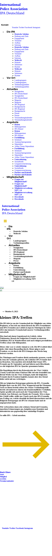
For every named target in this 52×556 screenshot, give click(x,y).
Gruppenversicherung (23, 164)
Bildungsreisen (20, 127)
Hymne (17, 67)
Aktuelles (12, 89)
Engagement (19, 38)
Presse (17, 113)
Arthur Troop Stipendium (24, 146)
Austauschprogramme (23, 142)
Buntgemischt (20, 107)
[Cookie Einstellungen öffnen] (18, 555)
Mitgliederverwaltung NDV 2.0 (24, 280)
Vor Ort (11, 77)
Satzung (18, 45)
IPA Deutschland (14, 9)
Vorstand (18, 41)
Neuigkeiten (19, 91)
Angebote (12, 122)
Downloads (19, 197)
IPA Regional (20, 105)
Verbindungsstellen (22, 85)
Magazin (18, 100)
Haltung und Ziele (21, 36)
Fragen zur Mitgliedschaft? (21, 180)
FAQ (4, 498)
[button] (4, 221)
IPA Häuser (19, 129)
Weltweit (17, 233)
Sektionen (18, 65)
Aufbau (17, 43)
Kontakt (4, 25)
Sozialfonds (19, 162)
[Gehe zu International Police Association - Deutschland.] (1, 288)
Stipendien (19, 144)
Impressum (6, 501)
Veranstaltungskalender (23, 118)
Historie (18, 62)
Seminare (18, 140)
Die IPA (11, 31)
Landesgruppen (20, 80)
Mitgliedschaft (15, 177)
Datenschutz (7, 505)
